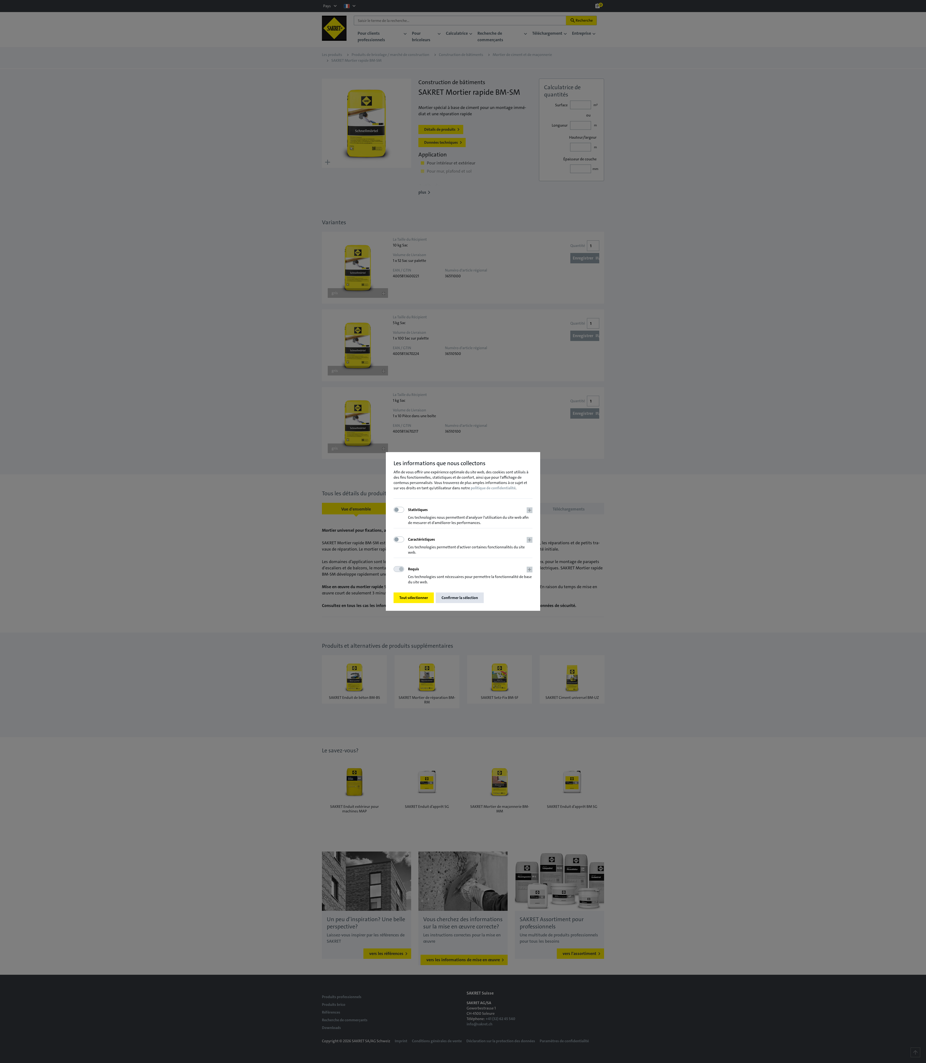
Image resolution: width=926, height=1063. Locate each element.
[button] (470, 516)
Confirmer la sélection (460, 597)
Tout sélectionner (413, 597)
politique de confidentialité (493, 487)
